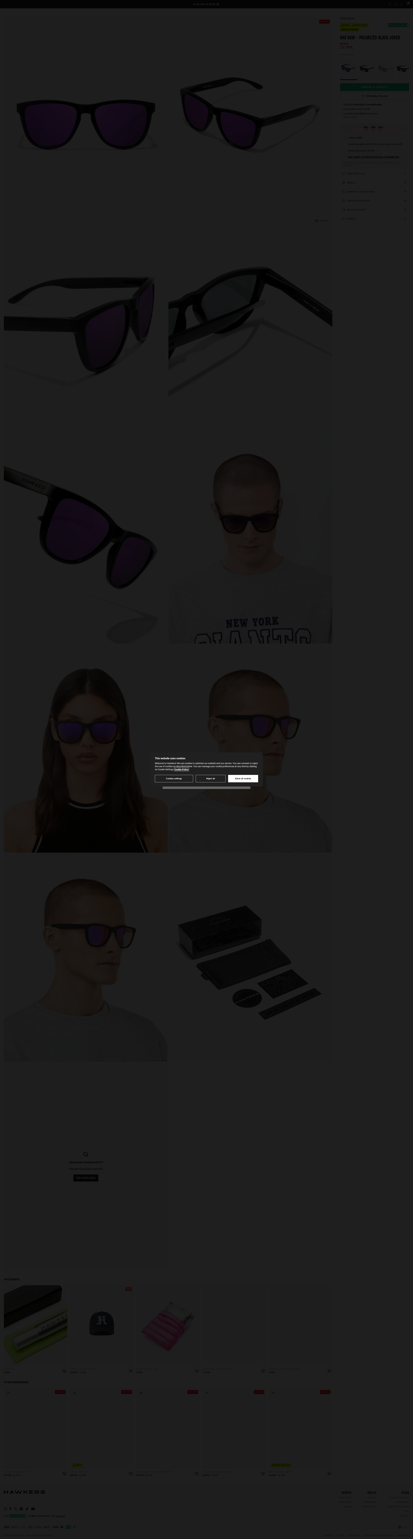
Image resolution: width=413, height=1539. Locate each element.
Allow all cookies (243, 778)
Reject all (210, 778)
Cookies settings (174, 778)
